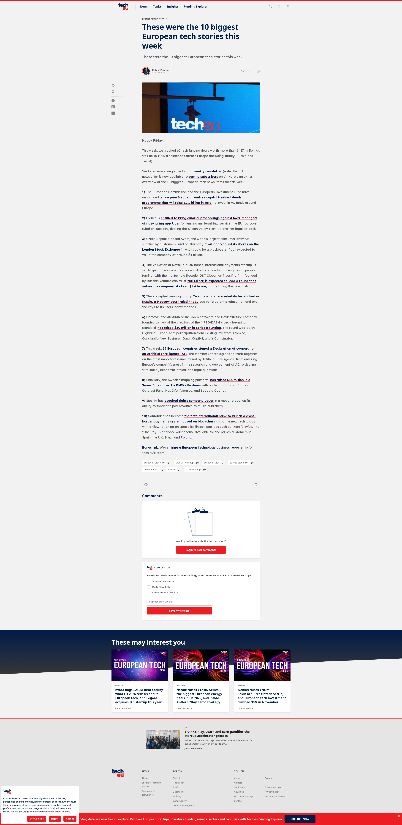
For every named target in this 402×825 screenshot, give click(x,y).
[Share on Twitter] (113, 106)
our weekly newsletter (204, 171)
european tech (211, 462)
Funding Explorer (196, 6)
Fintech (176, 778)
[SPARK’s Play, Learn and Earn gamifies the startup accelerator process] (163, 739)
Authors (238, 782)
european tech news (155, 462)
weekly (171, 469)
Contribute (239, 787)
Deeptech (178, 791)
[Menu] (113, 7)
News (144, 6)
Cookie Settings (273, 787)
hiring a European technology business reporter (206, 447)
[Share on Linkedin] (113, 113)
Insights (172, 6)
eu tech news (151, 469)
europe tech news (239, 462)
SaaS (175, 787)
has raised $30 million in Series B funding (189, 328)
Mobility (177, 796)
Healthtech (178, 782)
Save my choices (179, 610)
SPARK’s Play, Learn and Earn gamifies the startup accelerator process (217, 734)
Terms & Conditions (275, 796)
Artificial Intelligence (183, 805)
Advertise (239, 791)
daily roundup (193, 469)
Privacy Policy (272, 791)
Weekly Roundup (185, 462)
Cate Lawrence (123, 708)
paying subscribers (203, 176)
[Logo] (124, 6)
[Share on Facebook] (113, 100)
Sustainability (180, 801)
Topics (157, 6)
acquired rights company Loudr (189, 401)
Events (268, 778)
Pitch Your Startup (243, 796)
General (119, 685)
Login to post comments (201, 550)
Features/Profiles (153, 19)
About (237, 778)
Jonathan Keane (193, 748)
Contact (238, 801)
